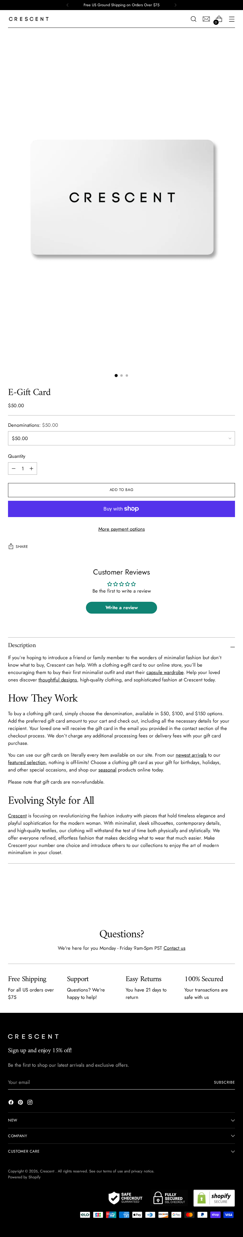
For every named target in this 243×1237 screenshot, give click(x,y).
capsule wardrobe (164, 672)
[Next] (175, 5)
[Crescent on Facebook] (11, 1103)
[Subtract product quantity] (31, 468)
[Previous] (67, 5)
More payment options (121, 528)
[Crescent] (28, 19)
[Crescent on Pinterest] (21, 1103)
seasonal (107, 769)
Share (22, 546)
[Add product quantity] (13, 468)
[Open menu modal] (232, 19)
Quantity (16, 456)
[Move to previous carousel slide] (216, 897)
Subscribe (224, 1082)
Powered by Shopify (24, 1177)
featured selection (27, 762)
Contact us (175, 948)
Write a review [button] (121, 607)
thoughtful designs (58, 679)
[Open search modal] (194, 19)
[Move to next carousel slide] (230, 896)
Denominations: (33, 425)
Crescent (17, 815)
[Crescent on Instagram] (30, 1103)
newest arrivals (191, 754)
